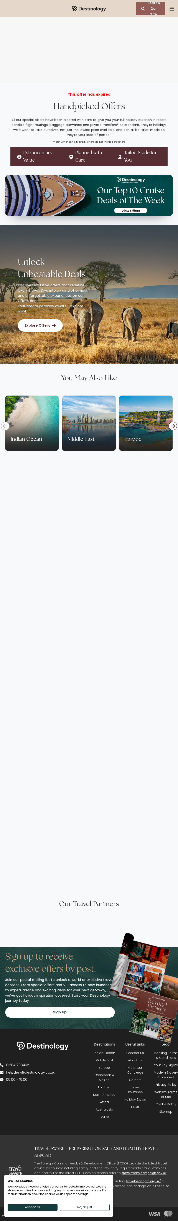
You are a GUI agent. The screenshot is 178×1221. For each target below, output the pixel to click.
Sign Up (60, 1012)
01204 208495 (17, 1064)
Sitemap (165, 1111)
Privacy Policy (165, 1084)
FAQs (135, 1107)
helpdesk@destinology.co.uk (30, 1072)
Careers (135, 1080)
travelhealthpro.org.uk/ (143, 1181)
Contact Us (135, 1053)
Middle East (104, 1060)
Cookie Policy (165, 1104)
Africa (104, 1102)
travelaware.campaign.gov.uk (144, 1173)
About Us (135, 1060)
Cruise (104, 1117)
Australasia (104, 1109)
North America (104, 1094)
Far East (104, 1087)
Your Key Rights (166, 1065)
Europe (104, 1068)
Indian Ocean (104, 1053)
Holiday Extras (135, 1099)
